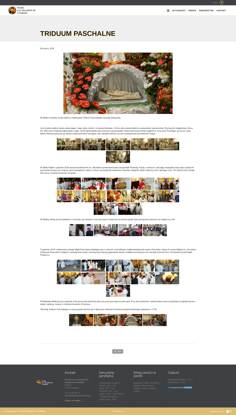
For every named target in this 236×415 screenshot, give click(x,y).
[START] (168, 10)
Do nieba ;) (117, 411)
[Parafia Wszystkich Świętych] (22, 10)
